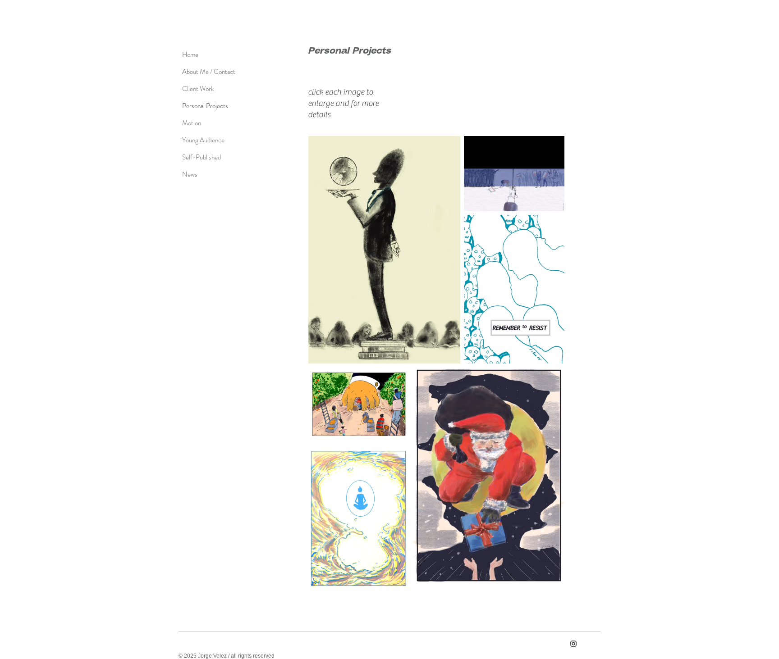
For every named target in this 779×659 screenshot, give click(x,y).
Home (190, 54)
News (189, 174)
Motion (191, 123)
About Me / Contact (204, 72)
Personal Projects (204, 106)
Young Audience (203, 140)
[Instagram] (573, 644)
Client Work (198, 89)
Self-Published (201, 157)
